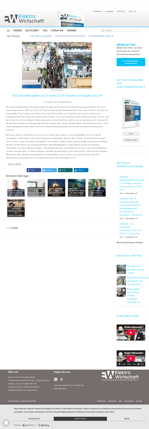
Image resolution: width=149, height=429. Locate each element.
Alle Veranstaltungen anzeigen (130, 242)
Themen (17, 30)
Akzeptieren (80, 419)
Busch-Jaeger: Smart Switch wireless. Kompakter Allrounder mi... (134, 295)
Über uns (13, 372)
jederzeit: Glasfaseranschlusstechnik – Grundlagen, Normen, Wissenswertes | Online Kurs (131, 183)
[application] (131, 358)
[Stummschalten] (138, 364)
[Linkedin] (55, 379)
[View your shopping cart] (135, 11)
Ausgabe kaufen (131, 140)
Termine (71, 30)
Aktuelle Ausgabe (41, 36)
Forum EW (57, 30)
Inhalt (131, 134)
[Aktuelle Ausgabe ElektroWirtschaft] (131, 113)
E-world (14, 228)
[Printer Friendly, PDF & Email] (14, 164)
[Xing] (61, 379)
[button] (34, 170)
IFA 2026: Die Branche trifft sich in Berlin (135, 269)
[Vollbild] (142, 364)
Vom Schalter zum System (70, 36)
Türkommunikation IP (100, 36)
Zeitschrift (32, 30)
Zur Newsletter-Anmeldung (131, 62)
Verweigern (34, 419)
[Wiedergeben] (120, 364)
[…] (39, 390)
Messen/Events (65, 102)
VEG (45, 30)
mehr (126, 419)
